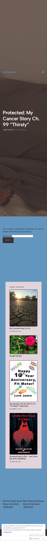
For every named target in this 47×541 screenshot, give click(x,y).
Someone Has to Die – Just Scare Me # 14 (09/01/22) (23, 457)
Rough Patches (16, 356)
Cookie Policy (7, 532)
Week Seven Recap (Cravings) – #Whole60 (12, 504)
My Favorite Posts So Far (20, 328)
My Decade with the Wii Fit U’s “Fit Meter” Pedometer (22, 405)
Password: (7, 236)
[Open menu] (43, 72)
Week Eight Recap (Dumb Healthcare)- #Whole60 (33, 504)
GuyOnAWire (9, 72)
